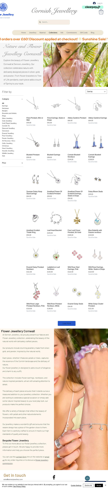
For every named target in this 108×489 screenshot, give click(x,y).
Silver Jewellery (7, 118)
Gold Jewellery (7, 121)
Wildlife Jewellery (8, 153)
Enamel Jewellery (8, 133)
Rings (4, 116)
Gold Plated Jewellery (9, 123)
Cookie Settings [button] (76, 485)
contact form (21, 457)
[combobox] (96, 91)
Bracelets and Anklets (9, 113)
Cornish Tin (6, 126)
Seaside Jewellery (8, 151)
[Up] (87, 478)
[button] (101, 11)
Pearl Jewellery (7, 136)
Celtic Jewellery (7, 143)
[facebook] (54, 477)
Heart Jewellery (7, 148)
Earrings (5, 106)
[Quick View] (35, 106)
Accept (99, 485)
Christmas (5, 146)
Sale (3, 156)
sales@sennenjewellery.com (13, 479)
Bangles (4, 111)
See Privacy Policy (19, 486)
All (3, 103)
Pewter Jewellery (7, 138)
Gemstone (5, 131)
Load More (66, 323)
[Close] (105, 485)
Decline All (88, 485)
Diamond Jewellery (8, 128)
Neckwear (5, 108)
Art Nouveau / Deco (8, 141)
